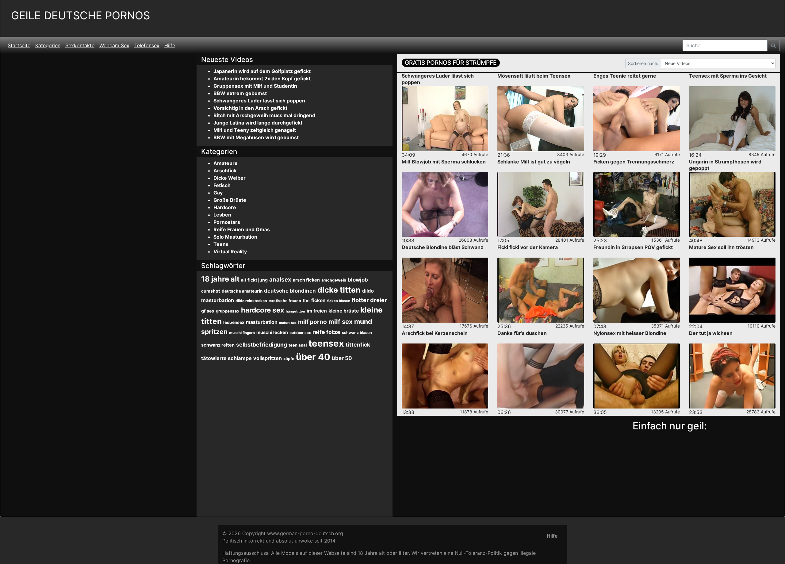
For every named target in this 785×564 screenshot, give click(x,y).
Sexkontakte (79, 45)
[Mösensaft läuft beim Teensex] (540, 118)
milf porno (312, 321)
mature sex (288, 323)
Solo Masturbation (235, 237)
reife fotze (326, 332)
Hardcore (224, 207)
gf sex (207, 310)
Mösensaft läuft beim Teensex (533, 76)
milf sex (340, 321)
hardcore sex (262, 310)
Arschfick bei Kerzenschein (435, 333)
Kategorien (47, 45)
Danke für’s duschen (522, 333)
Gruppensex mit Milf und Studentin (255, 86)
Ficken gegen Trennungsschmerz (633, 162)
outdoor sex (300, 333)
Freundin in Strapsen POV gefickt (633, 247)
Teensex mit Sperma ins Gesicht (728, 76)
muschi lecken (272, 332)
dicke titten (339, 289)
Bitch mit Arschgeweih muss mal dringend (264, 115)
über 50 (342, 358)
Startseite (19, 45)
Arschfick (224, 170)
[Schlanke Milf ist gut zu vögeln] (540, 204)
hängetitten (295, 311)
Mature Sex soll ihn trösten (721, 247)
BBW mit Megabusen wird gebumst (256, 137)
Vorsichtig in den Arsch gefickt (250, 108)
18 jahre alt (220, 278)
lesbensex (233, 322)
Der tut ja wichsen (711, 333)
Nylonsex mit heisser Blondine (629, 333)
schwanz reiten (218, 345)
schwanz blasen (357, 332)
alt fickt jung (254, 279)
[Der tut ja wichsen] (732, 376)
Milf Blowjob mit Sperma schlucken (444, 162)
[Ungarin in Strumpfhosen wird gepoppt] (732, 204)
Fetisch (222, 185)
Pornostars (226, 222)
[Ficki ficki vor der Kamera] (540, 290)
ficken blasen (338, 301)
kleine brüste (343, 311)
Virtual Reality (230, 251)
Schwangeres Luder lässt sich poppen (259, 101)
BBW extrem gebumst (240, 93)
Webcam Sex (114, 45)
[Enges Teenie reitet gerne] (636, 118)
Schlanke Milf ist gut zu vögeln (533, 162)
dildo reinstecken (251, 300)
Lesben (222, 215)
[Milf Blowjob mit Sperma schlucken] (445, 204)
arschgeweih (333, 280)
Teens (220, 244)
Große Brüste (229, 200)
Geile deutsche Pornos (80, 15)
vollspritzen (267, 358)
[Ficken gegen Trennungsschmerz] (636, 204)
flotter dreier (369, 300)
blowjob (358, 280)
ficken (318, 300)
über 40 (313, 356)
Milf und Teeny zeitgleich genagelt (254, 130)
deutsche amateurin (242, 291)
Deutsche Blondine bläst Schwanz (442, 247)
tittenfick (358, 344)
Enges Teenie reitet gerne (624, 76)
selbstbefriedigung (261, 344)
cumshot (210, 291)
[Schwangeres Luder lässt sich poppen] (445, 118)
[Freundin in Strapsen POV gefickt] (636, 290)
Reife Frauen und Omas (241, 229)
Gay (218, 193)
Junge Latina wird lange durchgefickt (257, 123)
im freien (317, 311)
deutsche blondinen (290, 291)
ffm (306, 300)
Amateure (225, 163)
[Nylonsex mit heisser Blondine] (636, 376)
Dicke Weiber (229, 178)
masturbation (262, 322)
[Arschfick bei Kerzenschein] (445, 376)
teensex (326, 343)
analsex (280, 279)
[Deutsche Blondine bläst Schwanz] (445, 290)
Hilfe (169, 45)
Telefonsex (146, 45)
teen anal (298, 345)
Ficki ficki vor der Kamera (527, 247)
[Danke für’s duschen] (540, 376)
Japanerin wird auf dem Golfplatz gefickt (262, 71)
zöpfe (288, 358)
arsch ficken (306, 280)
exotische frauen (285, 300)
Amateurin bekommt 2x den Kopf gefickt (262, 78)
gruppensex (227, 311)
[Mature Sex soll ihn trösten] (732, 290)
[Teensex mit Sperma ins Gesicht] (732, 118)
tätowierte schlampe (226, 358)
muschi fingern (242, 333)
